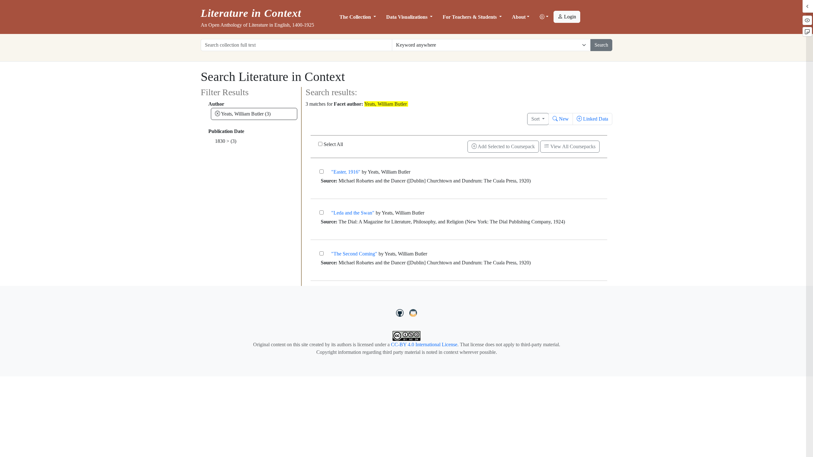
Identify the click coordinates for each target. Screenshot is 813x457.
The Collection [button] (355, 17)
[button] (544, 17)
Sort (536, 119)
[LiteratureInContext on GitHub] (400, 311)
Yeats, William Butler (245, 113)
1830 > (225, 141)
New (563, 119)
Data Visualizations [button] (407, 17)
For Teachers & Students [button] (470, 17)
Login (569, 16)
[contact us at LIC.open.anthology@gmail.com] (413, 311)
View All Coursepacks (572, 146)
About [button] (519, 17)
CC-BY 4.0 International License (424, 344)
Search (601, 45)
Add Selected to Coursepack (506, 146)
